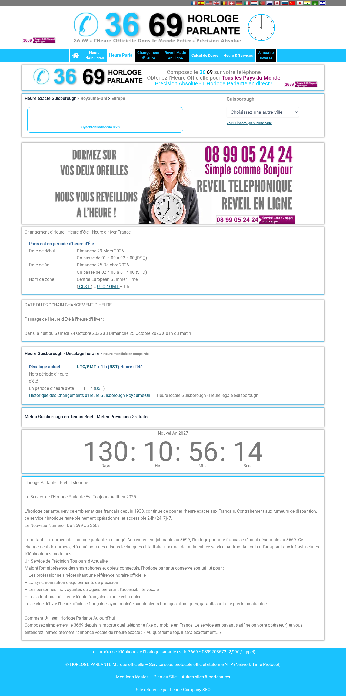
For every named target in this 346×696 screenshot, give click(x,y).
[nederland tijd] (254, 3)
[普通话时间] (292, 3)
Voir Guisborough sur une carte (249, 123)
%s (79, 374)
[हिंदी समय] (307, 3)
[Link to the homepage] (76, 55)
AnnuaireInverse (266, 55)
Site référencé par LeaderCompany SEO (173, 689)
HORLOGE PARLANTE (90, 664)
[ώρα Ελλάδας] (269, 3)
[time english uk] (216, 3)
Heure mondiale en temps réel (126, 354)
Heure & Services (238, 55)
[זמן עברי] (322, 3)
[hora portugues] (262, 3)
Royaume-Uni (94, 98)
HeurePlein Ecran (94, 55)
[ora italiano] (247, 3)
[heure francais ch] (231, 3)
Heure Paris (120, 55)
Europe (118, 98)
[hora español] (201, 3)
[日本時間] (300, 3)
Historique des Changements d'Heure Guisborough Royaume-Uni (90, 395)
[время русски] (284, 3)
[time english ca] (277, 3)
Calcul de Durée (204, 55)
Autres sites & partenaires (206, 677)
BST (99, 388)
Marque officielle (128, 664)
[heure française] (194, 3)
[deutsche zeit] (239, 3)
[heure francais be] (224, 3)
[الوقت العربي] (315, 3)
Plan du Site (166, 677)
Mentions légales (132, 677)
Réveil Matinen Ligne (175, 55)
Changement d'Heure (148, 55)
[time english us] (209, 3)
